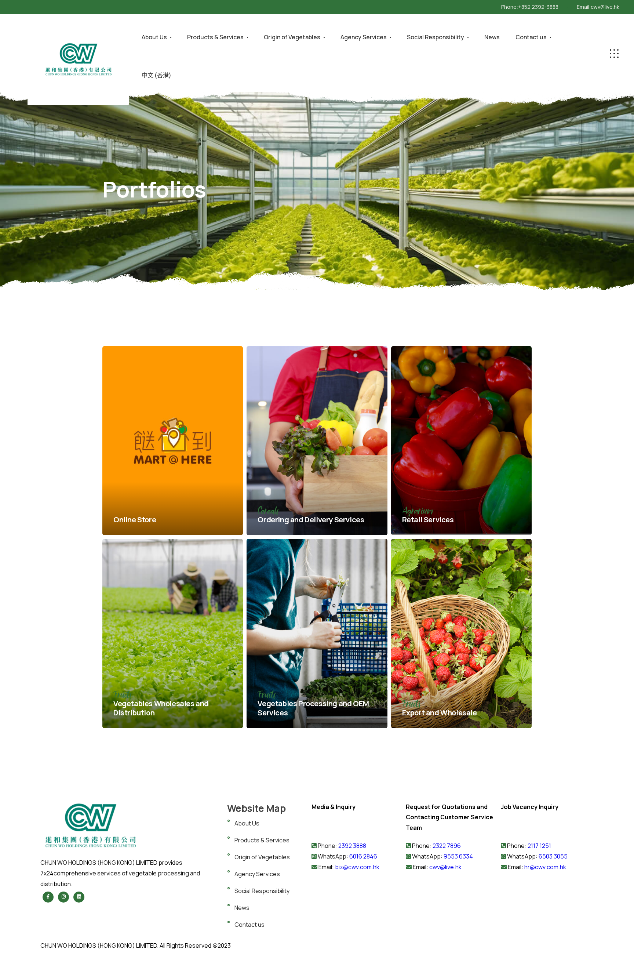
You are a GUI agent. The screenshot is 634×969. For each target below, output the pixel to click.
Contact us (531, 37)
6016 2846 (362, 856)
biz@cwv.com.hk (357, 867)
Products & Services (215, 37)
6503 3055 (553, 856)
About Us (154, 37)
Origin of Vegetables (292, 37)
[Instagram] (63, 897)
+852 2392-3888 (538, 6)
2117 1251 (539, 846)
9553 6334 (458, 856)
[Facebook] (48, 897)
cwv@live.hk (605, 6)
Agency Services (363, 37)
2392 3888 (352, 846)
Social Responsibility (435, 37)
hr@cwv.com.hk (545, 867)
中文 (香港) (156, 75)
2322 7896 (447, 846)
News (492, 37)
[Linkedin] (78, 897)
